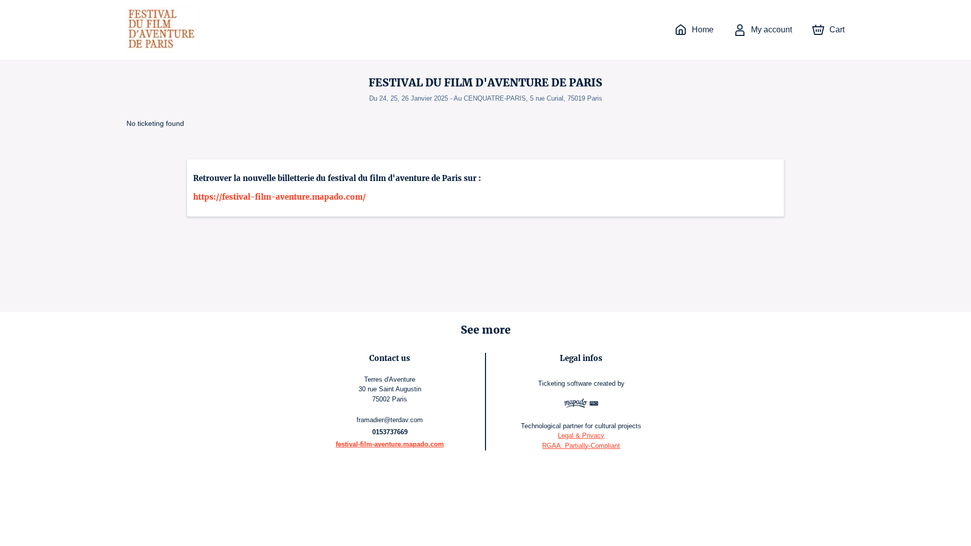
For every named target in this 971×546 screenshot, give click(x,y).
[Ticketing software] (581, 404)
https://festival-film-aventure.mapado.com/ (279, 197)
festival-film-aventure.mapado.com (390, 444)
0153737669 (390, 432)
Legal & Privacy (581, 435)
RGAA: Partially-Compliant (581, 445)
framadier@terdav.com (390, 420)
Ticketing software (565, 383)
